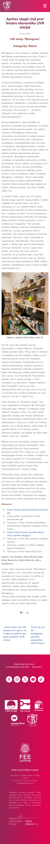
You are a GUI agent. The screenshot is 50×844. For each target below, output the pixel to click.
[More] (27, 612)
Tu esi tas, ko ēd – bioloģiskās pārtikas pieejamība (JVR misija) (38, 635)
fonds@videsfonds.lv (25, 783)
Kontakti (37, 667)
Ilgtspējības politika (17, 667)
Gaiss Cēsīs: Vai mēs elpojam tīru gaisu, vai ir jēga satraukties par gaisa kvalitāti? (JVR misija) (15, 633)
